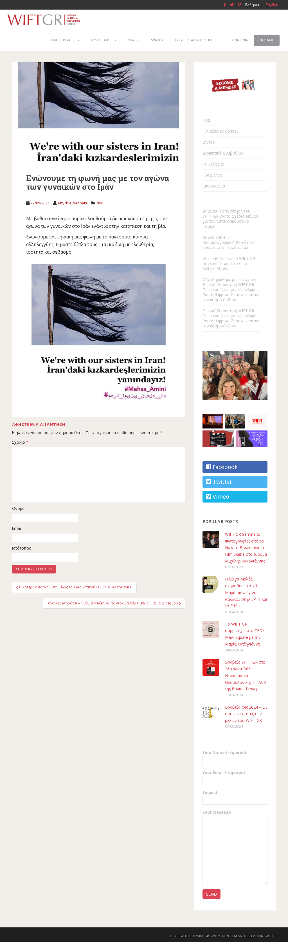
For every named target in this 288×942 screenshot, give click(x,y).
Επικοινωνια (237, 40)
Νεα (131, 40)
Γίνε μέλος (212, 175)
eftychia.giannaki (72, 203)
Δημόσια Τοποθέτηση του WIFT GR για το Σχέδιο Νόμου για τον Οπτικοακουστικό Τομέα (230, 218)
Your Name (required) (224, 752)
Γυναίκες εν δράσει (220, 131)
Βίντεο (208, 142)
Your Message (216, 812)
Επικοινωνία (213, 186)
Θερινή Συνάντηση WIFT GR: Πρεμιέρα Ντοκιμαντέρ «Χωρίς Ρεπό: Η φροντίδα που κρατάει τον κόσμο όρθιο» (230, 318)
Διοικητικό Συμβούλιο (223, 153)
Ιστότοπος (21, 548)
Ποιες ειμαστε (63, 40)
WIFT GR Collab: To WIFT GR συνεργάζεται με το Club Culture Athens (228, 263)
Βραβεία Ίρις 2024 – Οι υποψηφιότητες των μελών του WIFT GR (246, 713)
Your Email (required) (223, 772)
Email (17, 528)
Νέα (99, 203)
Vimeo (220, 496)
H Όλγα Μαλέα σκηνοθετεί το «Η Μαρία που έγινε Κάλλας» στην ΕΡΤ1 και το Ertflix (246, 592)
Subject (210, 792)
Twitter (221, 481)
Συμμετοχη (101, 40)
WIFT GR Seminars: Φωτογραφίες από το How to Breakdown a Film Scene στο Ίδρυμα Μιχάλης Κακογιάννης (246, 548)
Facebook (224, 467)
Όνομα (18, 508)
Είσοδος (266, 40)
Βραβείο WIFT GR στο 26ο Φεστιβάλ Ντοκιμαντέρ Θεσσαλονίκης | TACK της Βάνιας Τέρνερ (245, 675)
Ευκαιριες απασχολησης (195, 40)
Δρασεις (157, 40)
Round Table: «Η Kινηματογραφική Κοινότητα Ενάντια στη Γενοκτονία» (228, 242)
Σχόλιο (20, 442)
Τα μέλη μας (213, 164)
